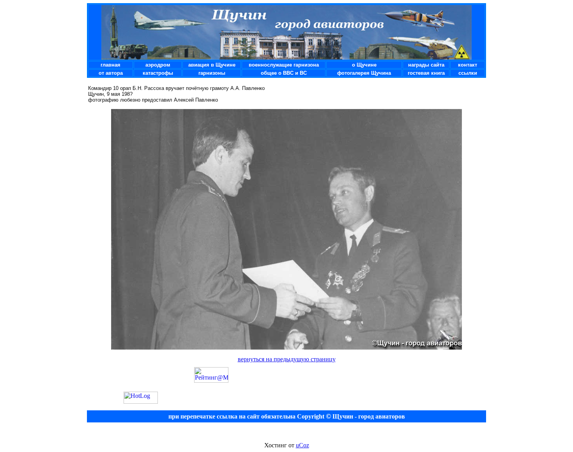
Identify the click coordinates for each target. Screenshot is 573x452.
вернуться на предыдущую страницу (287, 359)
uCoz (302, 445)
